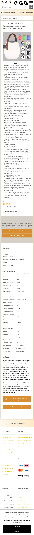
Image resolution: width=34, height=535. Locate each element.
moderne (12, 265)
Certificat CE (20, 322)
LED (18, 302)
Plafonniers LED (6, 437)
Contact (20, 495)
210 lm (18, 308)
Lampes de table (17, 360)
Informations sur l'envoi (18, 407)
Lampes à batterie (7, 443)
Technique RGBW (21, 274)
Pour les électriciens (8, 471)
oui (17, 285)
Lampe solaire (18, 171)
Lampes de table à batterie (11, 390)
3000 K (18, 305)
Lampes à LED (7, 360)
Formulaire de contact (25, 437)
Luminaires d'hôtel (13, 366)
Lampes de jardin (15, 367)
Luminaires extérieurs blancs (11, 381)
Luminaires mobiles (21, 388)
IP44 (17, 159)
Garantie (21, 447)
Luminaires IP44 (24, 373)
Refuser (17, 531)
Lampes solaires (13, 371)
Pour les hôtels (6, 465)
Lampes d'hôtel (6, 450)
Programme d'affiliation (25, 440)
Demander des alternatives (17, 231)
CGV (19, 498)
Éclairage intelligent (7, 440)
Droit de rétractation (24, 504)
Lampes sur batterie (14, 385)
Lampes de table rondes (14, 386)
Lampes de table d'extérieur (17, 235)
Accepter (17, 526)
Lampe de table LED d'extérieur (14, 64)
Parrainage (5, 474)
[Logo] (6, 3)
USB (27, 274)
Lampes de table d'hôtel (10, 375)
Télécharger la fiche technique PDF (18, 399)
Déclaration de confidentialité (12, 520)
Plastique (12, 259)
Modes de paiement (24, 443)
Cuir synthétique (19, 259)
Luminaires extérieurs (15, 362)
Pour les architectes (7, 468)
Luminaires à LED (7, 453)
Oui (18, 279)
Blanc (11, 256)
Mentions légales (23, 501)
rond (11, 262)
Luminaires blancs (8, 379)
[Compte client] (15, 3)
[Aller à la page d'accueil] (2, 12)
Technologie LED (21, 299)
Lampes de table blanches (22, 379)
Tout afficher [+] (20, 351)
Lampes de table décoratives (18, 377)
